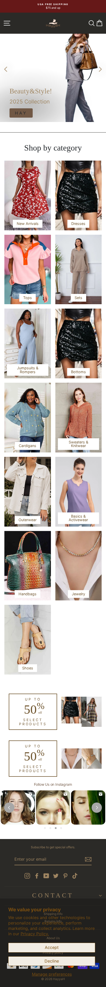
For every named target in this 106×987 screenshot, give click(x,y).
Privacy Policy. (35, 933)
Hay (21, 113)
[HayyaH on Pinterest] (65, 876)
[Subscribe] (88, 859)
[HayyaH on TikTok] (75, 876)
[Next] (100, 69)
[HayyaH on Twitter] (56, 876)
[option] (53, 6)
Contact (53, 895)
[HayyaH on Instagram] (27, 876)
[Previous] (5, 69)
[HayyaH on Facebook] (37, 876)
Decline (52, 961)
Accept (52, 947)
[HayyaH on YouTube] (46, 876)
